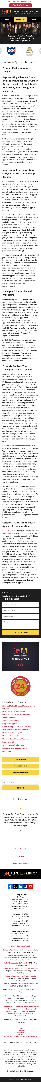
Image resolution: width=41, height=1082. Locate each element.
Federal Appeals (8, 742)
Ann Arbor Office (20, 766)
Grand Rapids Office (20, 772)
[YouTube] (30, 886)
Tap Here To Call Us (20, 5)
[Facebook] (10, 886)
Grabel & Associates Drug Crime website (18, 968)
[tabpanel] (20, 819)
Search (20, 788)
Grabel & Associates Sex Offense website (20, 976)
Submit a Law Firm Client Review (20, 863)
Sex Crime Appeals (9, 717)
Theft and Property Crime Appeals (15, 730)
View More (20, 857)
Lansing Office (20, 759)
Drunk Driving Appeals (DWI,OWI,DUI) (16, 727)
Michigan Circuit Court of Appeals (15, 739)
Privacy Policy (20, 1030)
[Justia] (25, 886)
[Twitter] (15, 886)
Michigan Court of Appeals (13, 141)
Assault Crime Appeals (10, 720)
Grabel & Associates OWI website (16, 963)
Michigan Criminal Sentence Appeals (16, 714)
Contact (5, 531)
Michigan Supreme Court (11, 736)
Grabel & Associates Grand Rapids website (18, 984)
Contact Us (20, 19)
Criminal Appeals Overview (14, 702)
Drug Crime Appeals (9, 724)
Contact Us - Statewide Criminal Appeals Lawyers (20, 1036)
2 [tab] (20, 848)
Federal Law (7, 751)
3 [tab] (25, 848)
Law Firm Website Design (20, 1079)
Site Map (20, 1034)
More (34, 19)
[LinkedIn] (20, 886)
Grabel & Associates (27, 1071)
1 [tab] (15, 848)
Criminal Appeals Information (13, 745)
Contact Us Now (20, 632)
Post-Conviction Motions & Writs (14, 748)
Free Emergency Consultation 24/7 (16, 596)
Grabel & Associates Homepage (20, 12)
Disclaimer (20, 1032)
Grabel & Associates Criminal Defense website (20, 950)
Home (7, 19)
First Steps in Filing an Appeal (13, 711)
